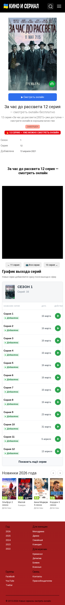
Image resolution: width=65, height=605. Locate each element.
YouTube (10, 581)
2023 (8, 544)
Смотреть (58, 316)
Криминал (38, 554)
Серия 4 (8, 350)
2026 (8, 531)
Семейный (38, 540)
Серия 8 (8, 399)
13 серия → (52, 265)
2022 (8, 549)
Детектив (37, 558)
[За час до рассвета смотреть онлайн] (32, 89)
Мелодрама (38, 531)
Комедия (37, 544)
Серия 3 (8, 338)
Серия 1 (8, 313)
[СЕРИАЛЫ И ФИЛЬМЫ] (21, 6)
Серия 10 (9, 424)
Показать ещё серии (32, 461)
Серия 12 (9, 449)
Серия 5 (8, 363)
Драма (36, 536)
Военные (37, 567)
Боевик (36, 563)
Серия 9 (8, 412)
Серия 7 (8, 387)
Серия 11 (9, 436)
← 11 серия (13, 265)
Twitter (9, 585)
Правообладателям (42, 581)
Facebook (10, 576)
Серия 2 (8, 326)
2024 (8, 540)
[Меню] (59, 6)
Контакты (37, 576)
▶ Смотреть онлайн (32, 97)
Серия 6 (8, 375)
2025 (8, 536)
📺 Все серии (33, 265)
